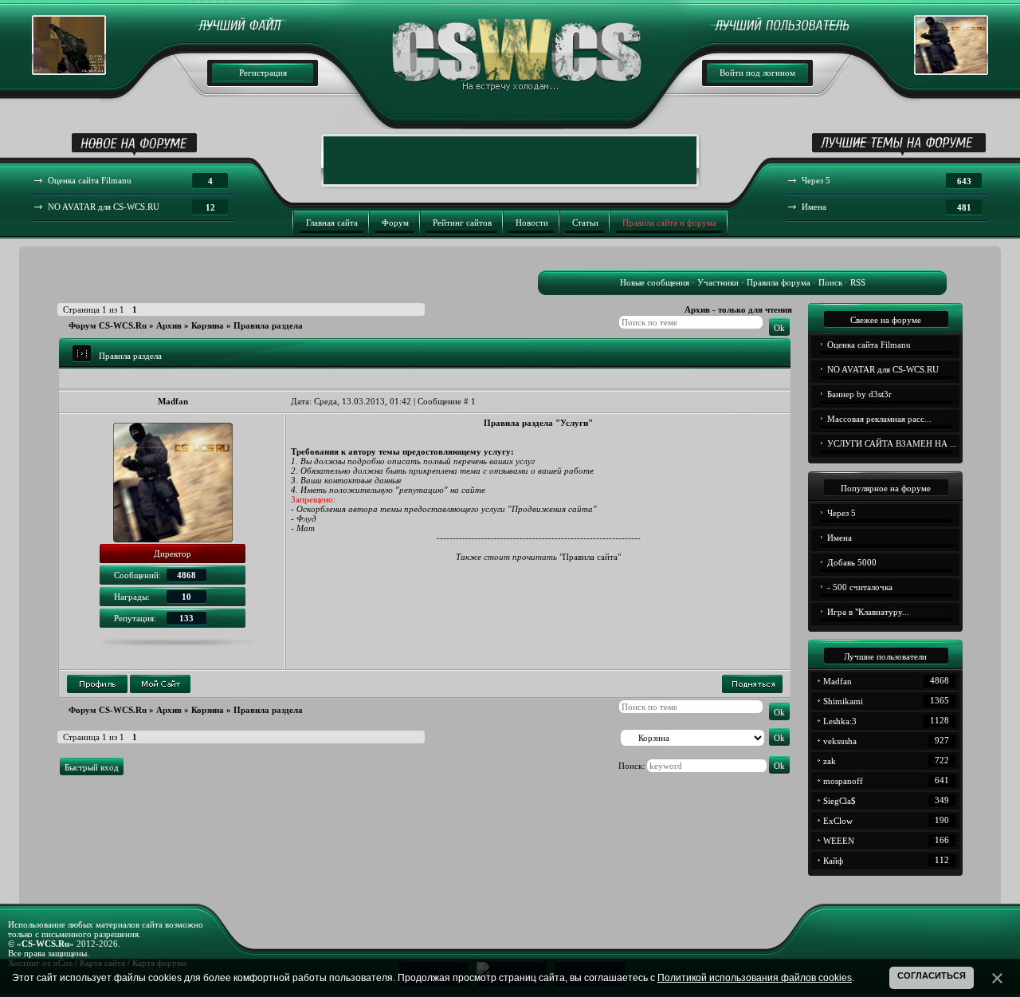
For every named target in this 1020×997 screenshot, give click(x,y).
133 (186, 618)
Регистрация (263, 72)
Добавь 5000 (852, 562)
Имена (839, 537)
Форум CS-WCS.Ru (108, 325)
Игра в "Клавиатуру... (868, 612)
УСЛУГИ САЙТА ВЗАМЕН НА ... (892, 443)
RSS (857, 282)
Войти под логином (757, 72)
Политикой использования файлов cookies (754, 977)
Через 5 (841, 513)
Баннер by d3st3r (859, 394)
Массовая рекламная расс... (879, 419)
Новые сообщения (654, 282)
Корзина (207, 325)
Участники (718, 282)
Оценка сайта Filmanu (869, 344)
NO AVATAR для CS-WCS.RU (883, 369)
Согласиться (931, 975)
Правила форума (778, 282)
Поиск (830, 282)
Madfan (173, 401)
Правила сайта (590, 557)
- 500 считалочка (859, 587)
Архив (169, 325)
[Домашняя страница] (160, 684)
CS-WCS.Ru (45, 943)
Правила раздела (268, 325)
